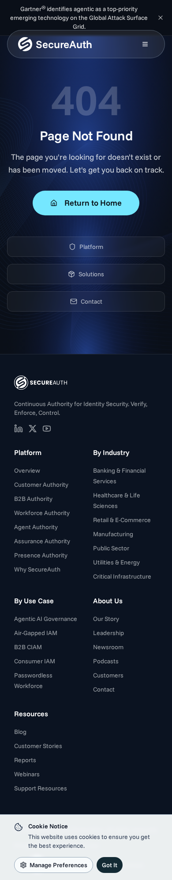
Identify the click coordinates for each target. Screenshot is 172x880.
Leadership (108, 633)
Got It (109, 865)
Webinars (27, 774)
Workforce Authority (42, 513)
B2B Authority (33, 499)
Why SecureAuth (37, 569)
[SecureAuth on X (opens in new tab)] (32, 428)
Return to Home (93, 203)
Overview (27, 470)
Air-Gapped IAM (35, 633)
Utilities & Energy (116, 562)
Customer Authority (41, 485)
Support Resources (40, 788)
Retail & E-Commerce (122, 520)
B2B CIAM (28, 647)
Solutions (91, 274)
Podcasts (106, 661)
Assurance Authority (42, 541)
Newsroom (108, 647)
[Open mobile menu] (145, 44)
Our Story (106, 619)
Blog (20, 732)
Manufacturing (113, 534)
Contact (91, 301)
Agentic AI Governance (45, 619)
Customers (108, 675)
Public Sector (111, 548)
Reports (25, 760)
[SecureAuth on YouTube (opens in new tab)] (46, 428)
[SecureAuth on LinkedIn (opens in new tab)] (18, 428)
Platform (91, 247)
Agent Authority (36, 527)
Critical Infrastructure (122, 576)
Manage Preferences (58, 865)
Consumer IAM (34, 661)
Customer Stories (38, 746)
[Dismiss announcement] (160, 17)
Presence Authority (40, 555)
